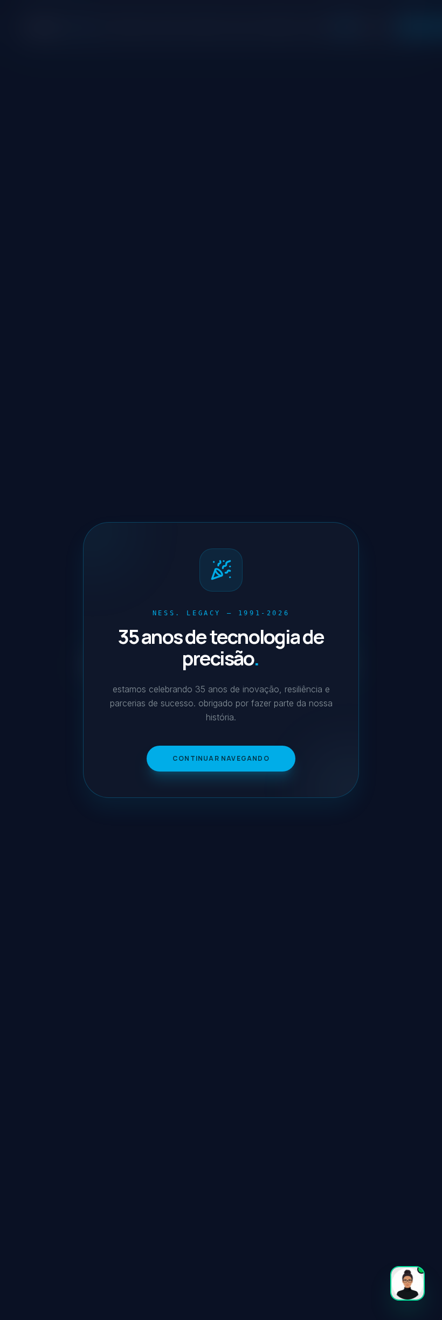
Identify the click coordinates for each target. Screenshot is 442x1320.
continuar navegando (221, 758)
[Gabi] (407, 1283)
